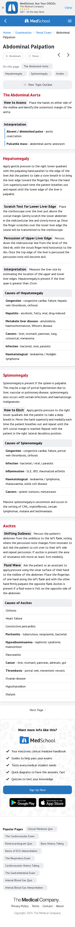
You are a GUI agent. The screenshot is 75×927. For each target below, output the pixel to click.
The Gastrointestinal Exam (20, 873)
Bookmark (15, 56)
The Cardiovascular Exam (19, 836)
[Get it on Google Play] (22, 802)
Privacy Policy (19, 906)
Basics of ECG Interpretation (21, 851)
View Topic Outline (40, 85)
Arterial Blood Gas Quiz (18, 880)
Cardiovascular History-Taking (22, 865)
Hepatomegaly (13, 73)
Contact (47, 906)
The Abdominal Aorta (36, 66)
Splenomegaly (39, 73)
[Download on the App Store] (52, 802)
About (60, 906)
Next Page (36, 710)
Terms (35, 906)
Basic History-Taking (52, 843)
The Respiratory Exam (17, 858)
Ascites (60, 73)
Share (35, 56)
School (40, 21)
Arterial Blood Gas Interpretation (24, 887)
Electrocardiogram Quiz (18, 843)
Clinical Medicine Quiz (40, 829)
